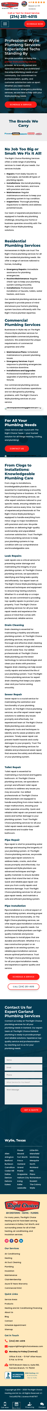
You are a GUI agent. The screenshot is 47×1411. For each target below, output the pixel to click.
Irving (20, 1181)
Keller (20, 1184)
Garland (21, 1164)
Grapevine (22, 1174)
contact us (17, 448)
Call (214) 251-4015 (23, 986)
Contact (9, 1321)
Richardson (35, 1177)
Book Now (16, 1408)
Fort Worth (22, 1157)
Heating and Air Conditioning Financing (23, 1308)
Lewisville (21, 1188)
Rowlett (33, 1181)
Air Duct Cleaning (13, 1262)
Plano (32, 1174)
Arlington (9, 1157)
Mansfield (34, 1153)
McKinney (34, 1157)
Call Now (5, 1407)
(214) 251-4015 (23, 16)
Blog (7, 1316)
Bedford (9, 1160)
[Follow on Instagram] (7, 1241)
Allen (7, 1153)
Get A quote (31, 1110)
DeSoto (8, 1181)
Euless (8, 1184)
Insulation (9, 1271)
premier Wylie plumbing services (20, 61)
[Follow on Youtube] (16, 1241)
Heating (8, 1258)
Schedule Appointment (15, 1325)
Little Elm (34, 1150)
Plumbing (9, 1266)
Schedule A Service (21, 104)
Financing (29, 1407)
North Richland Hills (34, 1167)
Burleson (9, 1164)
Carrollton (10, 1167)
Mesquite (34, 1160)
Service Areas (11, 1299)
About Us (9, 1312)
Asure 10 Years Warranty (16, 1284)
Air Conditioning (12, 1254)
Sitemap (9, 1329)
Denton (8, 1177)
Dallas (8, 1174)
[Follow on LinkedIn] (21, 1241)
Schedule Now (35, 24)
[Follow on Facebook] (11, 1241)
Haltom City (23, 1177)
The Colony (35, 1184)
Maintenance (11, 1275)
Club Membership (13, 1279)
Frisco (20, 1160)
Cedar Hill (9, 1170)
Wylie (32, 1188)
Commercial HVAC (13, 1288)
